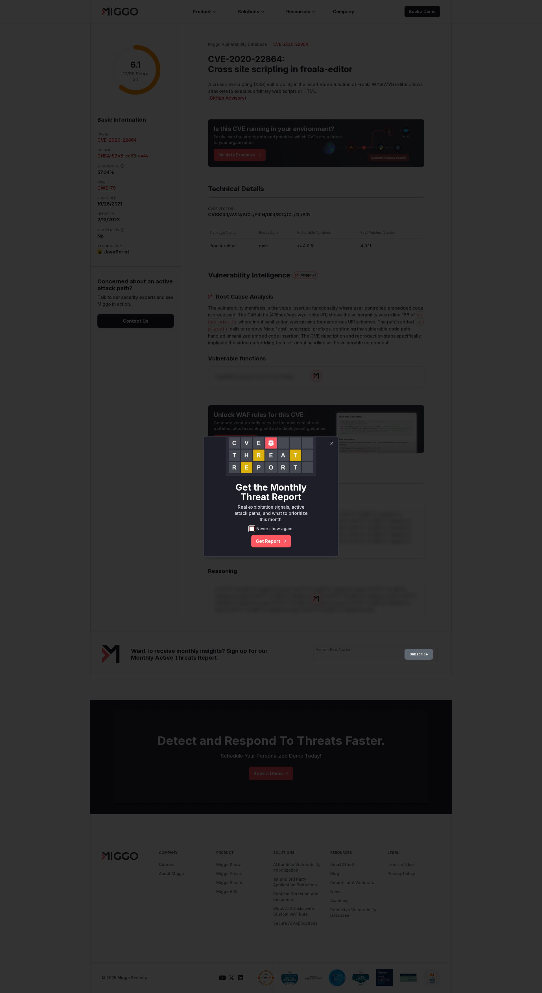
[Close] (331, 443)
